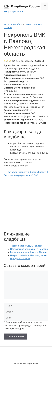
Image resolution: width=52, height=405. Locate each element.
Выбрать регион (12, 11)
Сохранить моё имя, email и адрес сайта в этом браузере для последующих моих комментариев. (26, 325)
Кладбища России (25, 6)
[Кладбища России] (6, 6)
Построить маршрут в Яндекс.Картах (25, 172)
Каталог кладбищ (13, 24)
